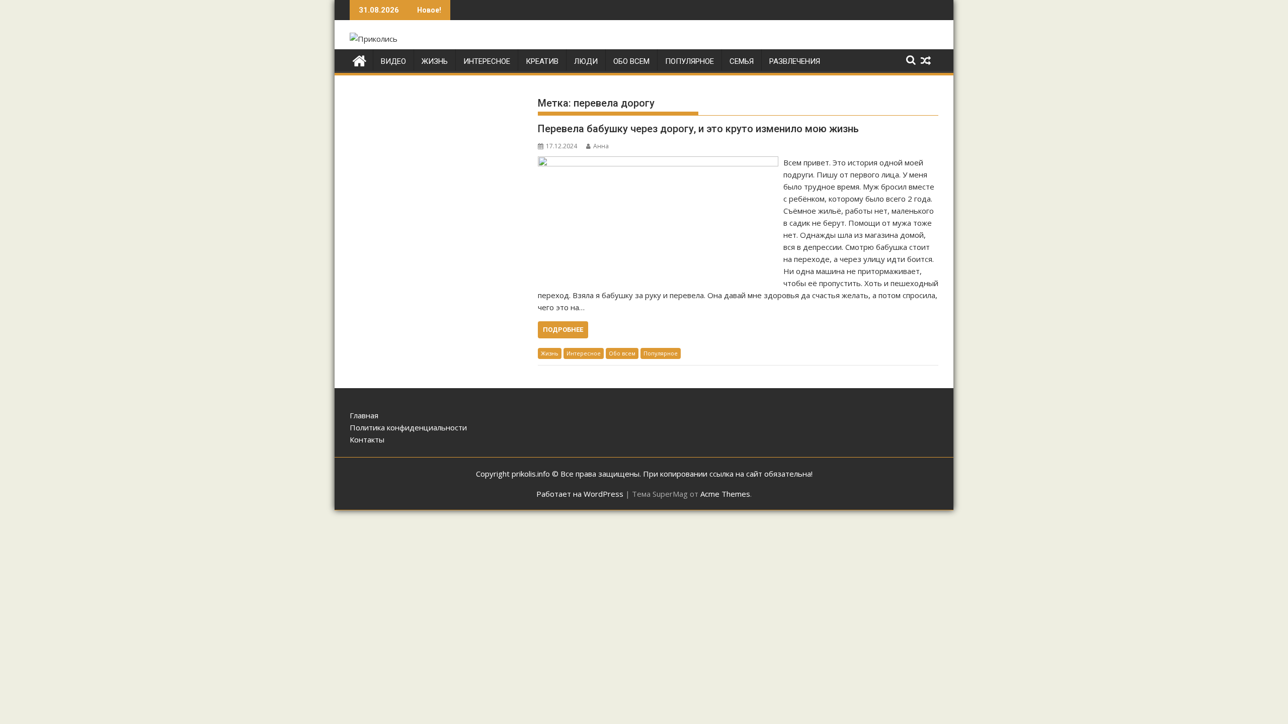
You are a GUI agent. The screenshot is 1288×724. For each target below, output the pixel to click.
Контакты (367, 439)
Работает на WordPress (579, 494)
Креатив (542, 61)
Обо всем (631, 61)
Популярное (689, 61)
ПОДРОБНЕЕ (563, 329)
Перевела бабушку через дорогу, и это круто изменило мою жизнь (698, 129)
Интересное (486, 61)
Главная (364, 415)
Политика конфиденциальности (408, 427)
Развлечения (794, 61)
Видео (393, 61)
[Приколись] (359, 59)
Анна (601, 146)
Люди (586, 61)
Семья (742, 61)
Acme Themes (725, 494)
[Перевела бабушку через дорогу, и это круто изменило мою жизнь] (658, 162)
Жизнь (435, 61)
